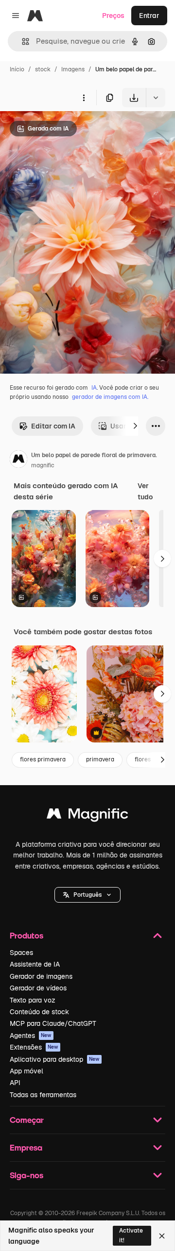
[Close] (162, 1236)
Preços (113, 15)
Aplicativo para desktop (55, 1059)
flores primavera (43, 759)
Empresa (26, 1147)
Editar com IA (53, 426)
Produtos (26, 935)
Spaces (21, 952)
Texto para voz (32, 1000)
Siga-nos (26, 1175)
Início (17, 69)
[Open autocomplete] (21, 41)
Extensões (34, 1047)
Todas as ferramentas (43, 1094)
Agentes (31, 1035)
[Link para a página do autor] (18, 460)
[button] (87, 895)
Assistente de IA (35, 964)
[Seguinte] (135, 426)
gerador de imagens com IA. (110, 397)
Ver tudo (145, 491)
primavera (100, 759)
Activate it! (131, 1235)
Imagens (73, 69)
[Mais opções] (83, 97)
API (15, 1082)
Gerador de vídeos (38, 988)
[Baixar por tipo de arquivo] (155, 97)
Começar (27, 1120)
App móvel (26, 1071)
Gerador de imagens (41, 976)
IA (94, 388)
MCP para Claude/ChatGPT (53, 1023)
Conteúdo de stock (39, 1011)
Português (87, 895)
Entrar (149, 15)
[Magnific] (87, 815)
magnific (42, 465)
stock (43, 69)
